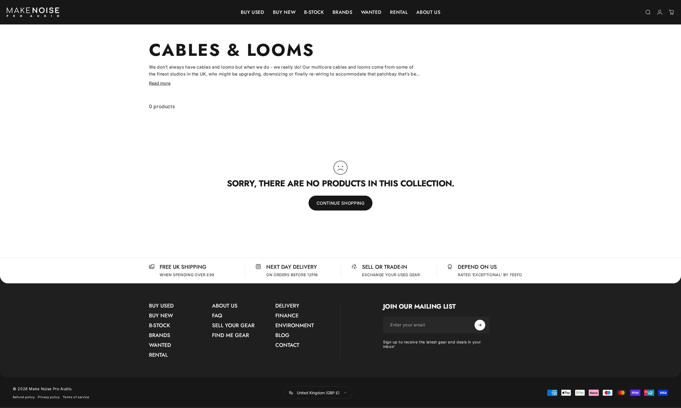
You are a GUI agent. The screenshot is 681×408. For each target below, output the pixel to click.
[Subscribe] (480, 325)
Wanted (160, 345)
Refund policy (24, 397)
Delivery (287, 305)
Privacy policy (49, 397)
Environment (294, 325)
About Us (225, 305)
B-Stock (159, 325)
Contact (287, 345)
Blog (282, 335)
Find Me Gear (230, 335)
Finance (286, 315)
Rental (158, 355)
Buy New (161, 315)
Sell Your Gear (233, 325)
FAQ (217, 315)
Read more (160, 83)
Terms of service (76, 397)
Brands (159, 335)
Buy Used (161, 305)
